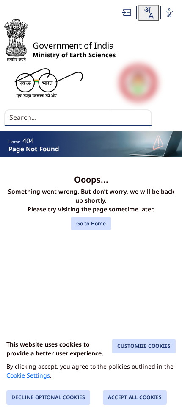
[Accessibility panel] (169, 12)
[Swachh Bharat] (49, 83)
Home (14, 141)
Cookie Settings (28, 375)
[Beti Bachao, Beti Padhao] (138, 83)
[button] (127, 12)
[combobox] (148, 13)
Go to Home (91, 223)
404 (28, 140)
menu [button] (165, 119)
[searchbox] (58, 117)
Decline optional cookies (48, 397)
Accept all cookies (135, 397)
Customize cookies (144, 346)
